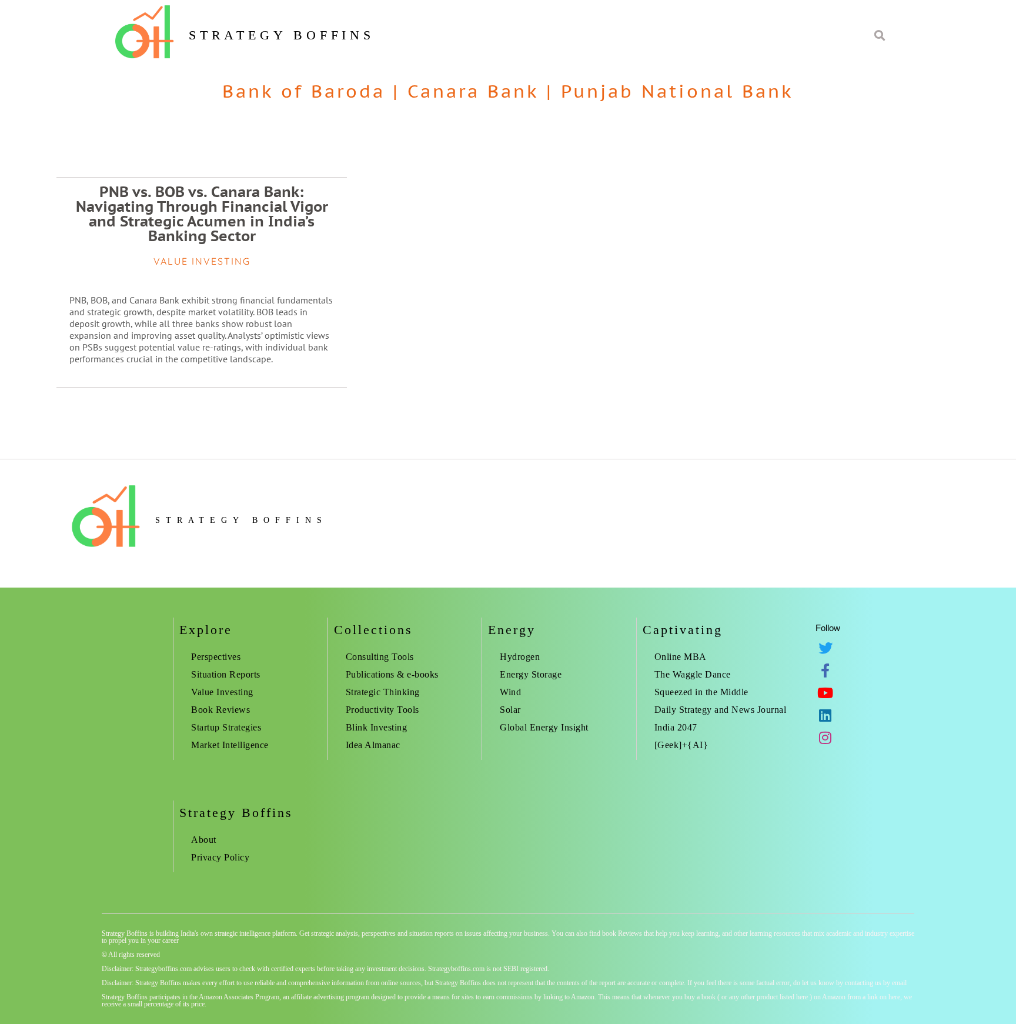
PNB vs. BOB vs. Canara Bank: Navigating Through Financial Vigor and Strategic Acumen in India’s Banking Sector (202, 213)
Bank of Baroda (303, 90)
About (203, 840)
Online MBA (680, 657)
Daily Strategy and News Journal (720, 710)
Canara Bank (473, 90)
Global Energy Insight (544, 727)
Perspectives (215, 657)
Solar (510, 710)
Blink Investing (376, 727)
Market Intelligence (230, 745)
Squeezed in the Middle (701, 692)
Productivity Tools (382, 710)
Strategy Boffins (282, 35)
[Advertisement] (829, 194)
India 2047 (675, 727)
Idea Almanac (373, 745)
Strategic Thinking (383, 692)
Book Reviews (220, 710)
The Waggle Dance (692, 674)
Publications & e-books (392, 674)
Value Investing (222, 692)
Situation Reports (225, 674)
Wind (510, 692)
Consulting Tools (380, 657)
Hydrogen (520, 657)
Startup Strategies (226, 727)
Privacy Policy (220, 857)
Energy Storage (531, 674)
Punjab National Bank (677, 90)
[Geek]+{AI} (681, 745)
